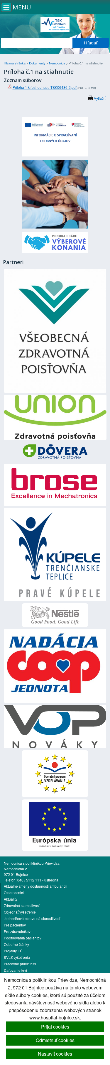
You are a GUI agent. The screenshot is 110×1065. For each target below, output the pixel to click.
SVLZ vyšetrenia (17, 957)
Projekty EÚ (13, 950)
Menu (22, 7)
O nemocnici (14, 892)
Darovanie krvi (15, 970)
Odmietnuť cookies (55, 1040)
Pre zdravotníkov (17, 931)
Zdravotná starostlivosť (22, 905)
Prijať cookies (55, 1026)
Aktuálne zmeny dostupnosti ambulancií (35, 886)
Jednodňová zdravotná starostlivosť (32, 918)
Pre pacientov (15, 924)
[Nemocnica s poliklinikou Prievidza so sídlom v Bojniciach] (55, 24)
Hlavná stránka (15, 63)
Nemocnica (57, 63)
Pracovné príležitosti (20, 963)
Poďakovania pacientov (22, 937)
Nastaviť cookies (55, 1053)
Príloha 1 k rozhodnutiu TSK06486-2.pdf (45, 87)
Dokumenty (37, 63)
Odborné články (16, 944)
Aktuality (10, 898)
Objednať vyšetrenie (20, 911)
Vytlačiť (99, 98)
